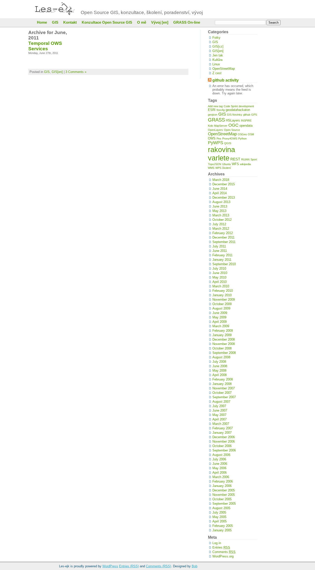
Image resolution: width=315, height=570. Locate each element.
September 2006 (224, 450)
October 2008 (222, 348)
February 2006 (222, 481)
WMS (211, 167)
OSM (251, 134)
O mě (141, 22)
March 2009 (220, 326)
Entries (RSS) (129, 566)
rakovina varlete (221, 153)
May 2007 (219, 415)
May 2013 (219, 211)
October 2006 (222, 446)
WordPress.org (223, 556)
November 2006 (223, 441)
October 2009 (222, 304)
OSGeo (242, 134)
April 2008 (219, 375)
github (246, 114)
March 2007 (220, 424)
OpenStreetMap (223, 68)
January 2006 (222, 486)
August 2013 (221, 202)
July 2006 (219, 459)
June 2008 (219, 366)
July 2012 (219, 224)
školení (226, 167)
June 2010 (219, 273)
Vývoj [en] (159, 22)
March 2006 (220, 477)
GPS (254, 114)
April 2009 (219, 322)
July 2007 (219, 406)
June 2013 (219, 206)
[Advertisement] (272, 104)
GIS (55, 22)
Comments (224, 552)
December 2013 (223, 197)
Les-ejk (56, 9)
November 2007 (223, 388)
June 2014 (219, 188)
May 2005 (219, 517)
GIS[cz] (217, 46)
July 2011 (219, 246)
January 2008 (222, 384)
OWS (212, 138)
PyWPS (215, 142)
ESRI (212, 110)
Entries (221, 547)
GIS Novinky (234, 114)
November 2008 (223, 344)
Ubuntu (226, 164)
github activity (225, 80)
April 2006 (219, 472)
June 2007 (219, 410)
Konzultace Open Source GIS (107, 22)
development (246, 106)
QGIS (227, 143)
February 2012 (222, 233)
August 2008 (221, 357)
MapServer (220, 125)
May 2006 (219, 468)
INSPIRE (246, 120)
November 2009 (223, 299)
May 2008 (219, 370)
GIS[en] (57, 72)
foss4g (221, 109)
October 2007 (222, 393)
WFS (235, 164)
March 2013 (220, 215)
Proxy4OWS (229, 138)
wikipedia (245, 164)
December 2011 (223, 237)
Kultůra (217, 60)
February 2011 (222, 255)
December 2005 (223, 490)
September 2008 (224, 353)
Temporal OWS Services (45, 46)
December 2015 (223, 184)
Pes (219, 138)
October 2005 (222, 499)
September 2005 (224, 503)
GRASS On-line (186, 22)
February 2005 (222, 526)
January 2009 (222, 335)
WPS (218, 167)
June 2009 (219, 313)
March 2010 (220, 286)
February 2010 (222, 291)
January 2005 (222, 530)
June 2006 (219, 464)
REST (235, 159)
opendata (245, 125)
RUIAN (245, 159)
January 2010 (222, 295)
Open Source (232, 129)
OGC (233, 125)
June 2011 (219, 251)
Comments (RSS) (158, 566)
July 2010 (219, 268)
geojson (212, 114)
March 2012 (220, 228)
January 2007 (222, 432)
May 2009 (219, 317)
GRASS (216, 119)
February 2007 (222, 428)
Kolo (210, 125)
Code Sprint (231, 106)
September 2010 (224, 264)
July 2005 (219, 512)
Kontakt (70, 22)
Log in (216, 543)
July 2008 (219, 361)
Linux (216, 64)
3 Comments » (75, 72)
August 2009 (221, 308)
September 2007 (224, 397)
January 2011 (221, 259)
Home (42, 22)
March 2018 (220, 180)
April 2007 (219, 419)
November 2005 (223, 495)
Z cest (216, 73)
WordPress (110, 566)
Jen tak (217, 55)
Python (242, 138)
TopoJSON (214, 164)
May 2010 (219, 277)
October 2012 (222, 220)
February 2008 (222, 379)
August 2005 (221, 508)
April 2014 (219, 193)
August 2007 (221, 401)
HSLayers (233, 120)
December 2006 (223, 437)
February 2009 (222, 330)
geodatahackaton (238, 110)
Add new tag (215, 106)
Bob (194, 566)
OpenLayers (215, 129)
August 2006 (221, 455)
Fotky (216, 37)
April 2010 (219, 282)
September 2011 (224, 242)
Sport (254, 159)
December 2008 (223, 339)
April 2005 (219, 521)
